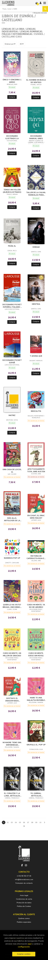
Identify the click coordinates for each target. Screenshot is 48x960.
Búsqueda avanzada (40, 13)
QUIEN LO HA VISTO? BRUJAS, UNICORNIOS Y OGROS (12, 606)
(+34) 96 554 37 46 (24, 876)
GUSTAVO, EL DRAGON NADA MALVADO (12, 699)
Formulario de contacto (24, 883)
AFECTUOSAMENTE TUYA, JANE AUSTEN (36, 470)
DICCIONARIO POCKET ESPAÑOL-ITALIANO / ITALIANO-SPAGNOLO (12, 305)
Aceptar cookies (23, 954)
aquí (29, 943)
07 (28, 822)
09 (36, 822)
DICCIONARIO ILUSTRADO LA (12, 137)
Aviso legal (24, 895)
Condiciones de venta (24, 899)
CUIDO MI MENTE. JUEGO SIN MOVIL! (36, 654)
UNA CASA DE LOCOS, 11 (12, 470)
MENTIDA (36, 304)
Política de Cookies (24, 906)
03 (12, 822)
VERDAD (36, 247)
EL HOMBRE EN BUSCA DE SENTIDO (36, 81)
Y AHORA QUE (36, 356)
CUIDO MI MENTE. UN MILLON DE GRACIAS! (12, 654)
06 (24, 822)
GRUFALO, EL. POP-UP (36, 745)
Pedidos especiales (24, 922)
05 (20, 822)
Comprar (12, 97)
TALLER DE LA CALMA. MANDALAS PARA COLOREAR (36, 193)
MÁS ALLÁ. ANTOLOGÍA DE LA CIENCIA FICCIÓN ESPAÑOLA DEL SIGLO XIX (12, 519)
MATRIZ (12, 415)
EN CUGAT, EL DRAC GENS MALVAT (36, 516)
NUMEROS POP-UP (12, 558)
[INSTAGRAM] (26, 865)
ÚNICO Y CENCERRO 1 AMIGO (12, 81)
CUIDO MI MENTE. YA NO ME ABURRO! (36, 606)
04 (16, 822)
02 (8, 822)
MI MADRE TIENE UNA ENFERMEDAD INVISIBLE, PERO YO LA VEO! (12, 743)
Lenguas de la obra (13, 29)
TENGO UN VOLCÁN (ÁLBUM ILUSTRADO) (12, 191)
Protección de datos (24, 903)
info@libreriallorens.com (24, 879)
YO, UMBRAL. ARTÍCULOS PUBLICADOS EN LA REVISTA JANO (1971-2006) (36, 794)
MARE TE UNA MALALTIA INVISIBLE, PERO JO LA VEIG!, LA (36, 699)
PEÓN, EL (12, 246)
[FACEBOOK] (22, 865)
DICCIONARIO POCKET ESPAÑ (12, 361)
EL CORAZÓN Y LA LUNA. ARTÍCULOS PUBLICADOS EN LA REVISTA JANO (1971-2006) (12, 794)
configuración (24, 946)
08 (32, 822)
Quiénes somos (24, 918)
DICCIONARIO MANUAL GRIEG (36, 137)
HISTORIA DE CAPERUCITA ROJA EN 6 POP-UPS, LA (36, 557)
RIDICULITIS (36, 411)
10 (40, 822)
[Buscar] (45, 9)
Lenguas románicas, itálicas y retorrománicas (22, 32)
